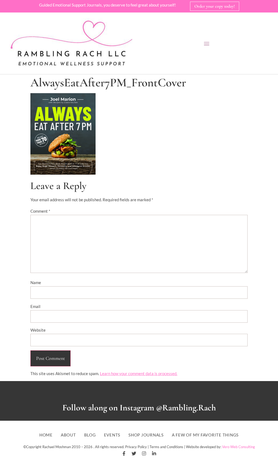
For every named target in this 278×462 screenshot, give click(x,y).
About (68, 435)
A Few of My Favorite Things (205, 435)
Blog (90, 435)
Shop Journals (146, 435)
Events (112, 435)
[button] (206, 43)
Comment (40, 211)
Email (35, 306)
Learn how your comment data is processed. (138, 373)
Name (35, 282)
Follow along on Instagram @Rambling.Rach (139, 407)
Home (46, 435)
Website (38, 330)
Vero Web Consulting (238, 447)
